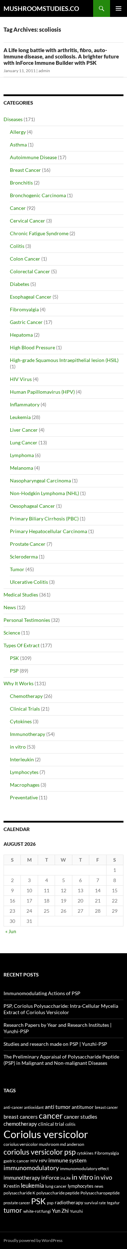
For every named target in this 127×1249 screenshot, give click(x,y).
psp (50, 1202)
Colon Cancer (25, 259)
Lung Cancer (23, 442)
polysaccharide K (19, 1192)
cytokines (85, 1153)
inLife (65, 1177)
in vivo (103, 1177)
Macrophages (25, 785)
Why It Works (19, 683)
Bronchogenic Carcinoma (38, 195)
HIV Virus (21, 379)
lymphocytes (80, 1186)
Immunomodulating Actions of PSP (42, 993)
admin (44, 70)
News (10, 607)
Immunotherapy (27, 734)
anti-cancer (13, 1107)
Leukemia (20, 417)
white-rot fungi (37, 1211)
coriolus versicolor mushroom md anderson (44, 1144)
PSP (14, 671)
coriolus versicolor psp (40, 1151)
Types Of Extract (22, 645)
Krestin (12, 1186)
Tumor (17, 569)
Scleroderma (24, 557)
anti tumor (58, 1106)
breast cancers (21, 1116)
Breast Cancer (25, 170)
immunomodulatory (31, 1168)
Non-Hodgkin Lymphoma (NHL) (44, 493)
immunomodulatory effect (84, 1168)
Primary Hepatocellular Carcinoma (48, 531)
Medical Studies (21, 595)
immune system (67, 1160)
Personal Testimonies (27, 620)
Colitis (17, 246)
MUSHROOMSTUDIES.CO (41, 8)
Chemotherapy (26, 696)
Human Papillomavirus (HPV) (42, 392)
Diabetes (19, 284)
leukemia (32, 1185)
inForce (50, 1177)
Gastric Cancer (26, 322)
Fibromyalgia (24, 309)
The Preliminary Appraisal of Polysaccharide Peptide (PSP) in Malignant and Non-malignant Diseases (61, 1060)
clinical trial (51, 1124)
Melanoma (21, 468)
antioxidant (34, 1107)
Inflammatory (25, 404)
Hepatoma (21, 335)
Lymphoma (22, 455)
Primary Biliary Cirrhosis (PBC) (44, 519)
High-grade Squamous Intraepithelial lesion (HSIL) (64, 360)
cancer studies (80, 1117)
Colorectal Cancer (30, 271)
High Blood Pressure (32, 347)
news (99, 1186)
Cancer (18, 208)
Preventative (24, 797)
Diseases (13, 119)
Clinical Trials (25, 709)
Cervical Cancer (27, 221)
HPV (43, 1160)
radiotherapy (69, 1202)
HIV (34, 1160)
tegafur (113, 1202)
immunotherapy (22, 1178)
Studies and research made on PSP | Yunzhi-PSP (55, 1044)
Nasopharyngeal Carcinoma (40, 480)
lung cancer (56, 1186)
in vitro (18, 747)
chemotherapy (20, 1124)
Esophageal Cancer (31, 297)
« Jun (10, 931)
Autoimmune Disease (33, 157)
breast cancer (106, 1107)
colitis (70, 1124)
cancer (51, 1115)
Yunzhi (76, 1211)
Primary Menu (118, 8)
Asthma (18, 145)
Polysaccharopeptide (100, 1192)
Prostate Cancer (28, 544)
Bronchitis (21, 183)
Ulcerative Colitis (29, 582)
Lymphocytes (24, 772)
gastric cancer (16, 1160)
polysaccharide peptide (57, 1192)
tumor (13, 1210)
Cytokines (21, 721)
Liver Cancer (24, 430)
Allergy (18, 132)
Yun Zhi (60, 1210)
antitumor (83, 1107)
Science (12, 633)
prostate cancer (17, 1202)
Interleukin (22, 759)
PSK (14, 658)
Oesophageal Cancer (32, 506)
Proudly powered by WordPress (33, 1240)
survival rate (95, 1202)
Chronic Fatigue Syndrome (39, 233)
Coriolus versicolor (46, 1134)
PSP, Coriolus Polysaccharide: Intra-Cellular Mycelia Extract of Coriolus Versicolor (61, 1009)
